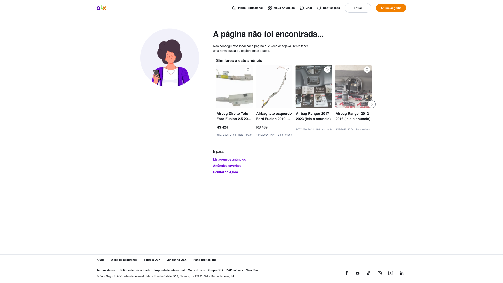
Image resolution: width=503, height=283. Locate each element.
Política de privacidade (135, 270)
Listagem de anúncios (229, 159)
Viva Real (252, 270)
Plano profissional (205, 260)
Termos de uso (107, 270)
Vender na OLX (176, 260)
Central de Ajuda (225, 172)
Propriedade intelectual (169, 270)
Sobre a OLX (152, 260)
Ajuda (101, 260)
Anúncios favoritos (227, 165)
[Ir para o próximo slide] (372, 104)
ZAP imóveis (234, 270)
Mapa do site (196, 270)
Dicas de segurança (124, 260)
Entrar (358, 8)
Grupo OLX (215, 270)
